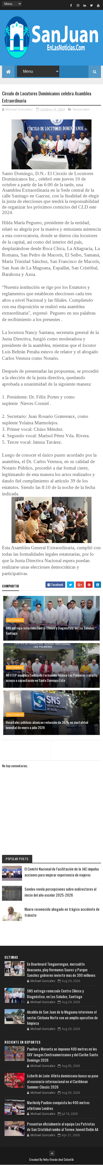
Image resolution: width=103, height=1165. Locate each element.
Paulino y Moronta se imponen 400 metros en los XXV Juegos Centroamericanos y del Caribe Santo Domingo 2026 (62, 1054)
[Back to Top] (52, 1153)
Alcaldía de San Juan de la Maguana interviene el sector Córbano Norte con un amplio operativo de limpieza (62, 1017)
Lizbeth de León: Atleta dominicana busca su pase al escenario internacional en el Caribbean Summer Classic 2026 (62, 1081)
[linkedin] (85, 5)
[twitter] (91, 5)
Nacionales (81, 109)
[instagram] (78, 5)
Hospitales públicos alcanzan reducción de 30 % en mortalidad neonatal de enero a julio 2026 (47, 725)
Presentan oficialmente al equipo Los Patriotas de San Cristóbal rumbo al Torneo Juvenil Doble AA (62, 1126)
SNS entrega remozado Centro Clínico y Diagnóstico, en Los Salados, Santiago (50, 630)
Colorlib (69, 1159)
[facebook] (71, 5)
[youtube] (98, 5)
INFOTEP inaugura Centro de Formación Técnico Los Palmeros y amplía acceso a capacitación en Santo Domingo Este (51, 677)
